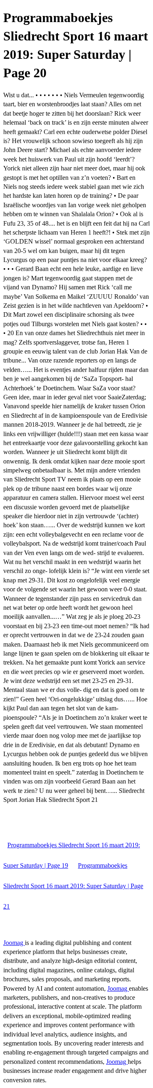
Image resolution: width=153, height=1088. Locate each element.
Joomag (14, 942)
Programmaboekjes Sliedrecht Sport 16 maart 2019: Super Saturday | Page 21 (73, 886)
